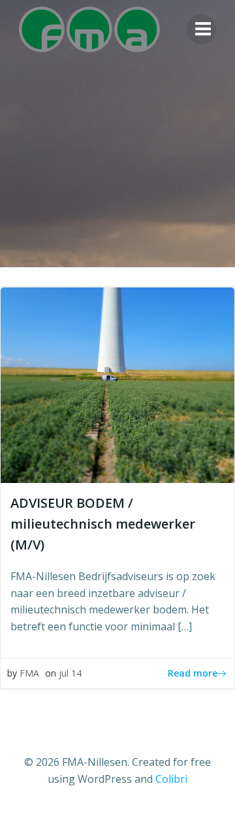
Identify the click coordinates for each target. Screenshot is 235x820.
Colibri (171, 779)
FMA (29, 673)
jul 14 (70, 673)
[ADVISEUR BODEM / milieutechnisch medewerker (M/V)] (117, 384)
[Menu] (201, 29)
